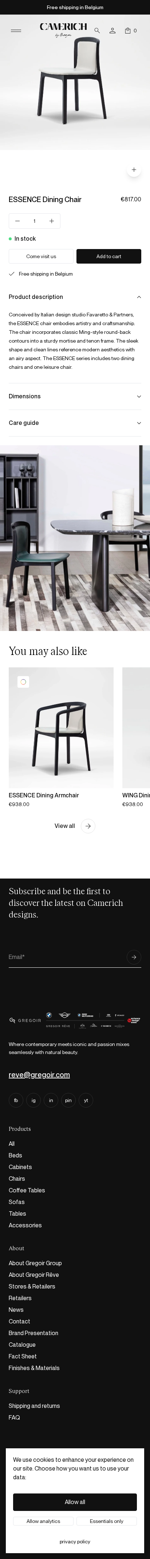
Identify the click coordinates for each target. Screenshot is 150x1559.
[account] (112, 30)
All (12, 1143)
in (51, 1100)
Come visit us (41, 256)
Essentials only (106, 1521)
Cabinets (20, 1167)
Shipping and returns (34, 1405)
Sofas (17, 1202)
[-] (17, 221)
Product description (36, 296)
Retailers (20, 1298)
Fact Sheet (23, 1356)
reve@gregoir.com (39, 1074)
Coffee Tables (27, 1190)
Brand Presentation (33, 1333)
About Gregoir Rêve (34, 1274)
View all (65, 825)
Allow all (75, 1502)
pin (68, 1100)
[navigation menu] (16, 30)
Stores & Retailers (32, 1286)
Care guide (24, 422)
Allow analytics (43, 1521)
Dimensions (25, 396)
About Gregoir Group (35, 1263)
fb (16, 1100)
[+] (51, 221)
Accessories (25, 1225)
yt (86, 1100)
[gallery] (134, 169)
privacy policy (75, 1541)
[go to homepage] (63, 30)
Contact (19, 1321)
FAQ (14, 1417)
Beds (15, 1155)
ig (34, 1100)
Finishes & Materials (34, 1368)
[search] (97, 30)
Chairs (17, 1178)
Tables (17, 1213)
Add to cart (108, 256)
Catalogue (22, 1344)
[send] (134, 957)
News (16, 1309)
